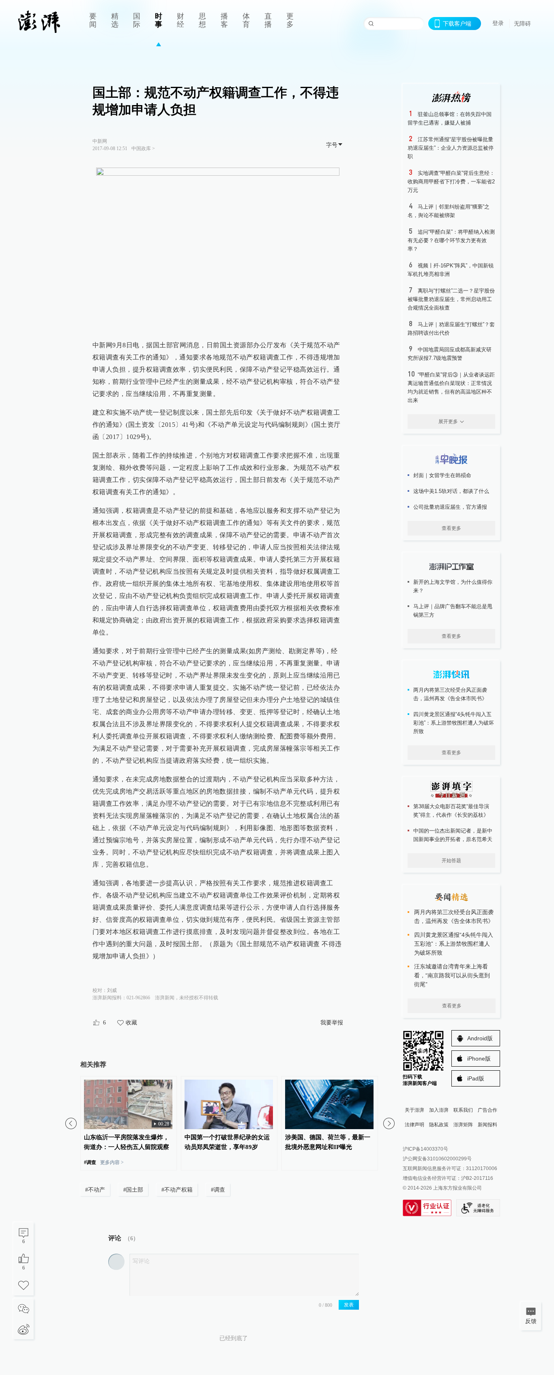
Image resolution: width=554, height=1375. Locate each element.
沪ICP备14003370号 (425, 1149)
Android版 (480, 1038)
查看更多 (451, 528)
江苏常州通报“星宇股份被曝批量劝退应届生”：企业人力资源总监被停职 (451, 147)
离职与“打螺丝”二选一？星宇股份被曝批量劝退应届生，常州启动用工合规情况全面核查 (451, 299)
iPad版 (475, 1078)
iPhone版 (479, 1058)
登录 (498, 23)
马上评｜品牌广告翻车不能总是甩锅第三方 (452, 610)
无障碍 (522, 23)
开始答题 (451, 860)
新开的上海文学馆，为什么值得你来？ (452, 586)
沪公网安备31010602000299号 (437, 1159)
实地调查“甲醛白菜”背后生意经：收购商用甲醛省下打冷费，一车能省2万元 (451, 181)
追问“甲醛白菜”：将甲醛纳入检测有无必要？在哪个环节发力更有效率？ (451, 240)
